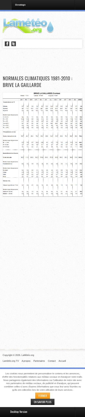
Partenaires (39, 361)
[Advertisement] (44, 62)
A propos (26, 361)
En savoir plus (42, 402)
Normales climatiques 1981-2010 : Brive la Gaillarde (37, 81)
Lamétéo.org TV (11, 361)
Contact (52, 361)
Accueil (62, 361)
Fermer (42, 395)
